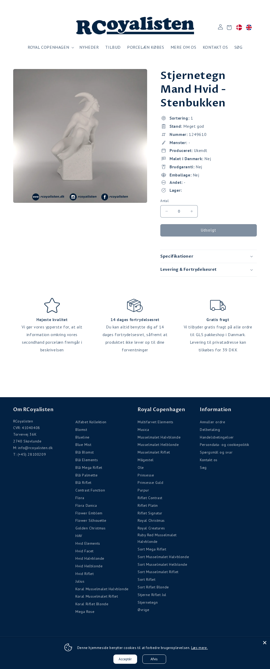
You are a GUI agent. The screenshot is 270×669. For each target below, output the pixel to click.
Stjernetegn (148, 602)
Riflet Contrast (150, 497)
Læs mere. (199, 648)
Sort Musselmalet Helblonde (162, 564)
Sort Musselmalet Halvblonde (163, 556)
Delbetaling (210, 429)
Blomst (81, 429)
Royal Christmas (151, 520)
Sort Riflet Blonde (153, 587)
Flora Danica (86, 505)
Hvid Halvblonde (89, 558)
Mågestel (146, 460)
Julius (80, 581)
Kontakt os (209, 460)
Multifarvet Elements (155, 422)
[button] (50, 47)
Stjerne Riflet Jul (152, 594)
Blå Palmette (86, 475)
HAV (78, 535)
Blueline (82, 437)
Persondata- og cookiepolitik (224, 444)
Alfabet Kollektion (91, 422)
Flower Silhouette (90, 520)
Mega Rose (84, 611)
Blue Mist (83, 444)
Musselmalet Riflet (154, 452)
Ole (141, 467)
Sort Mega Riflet (152, 549)
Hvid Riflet (84, 573)
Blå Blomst (84, 452)
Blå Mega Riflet (88, 467)
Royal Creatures (151, 528)
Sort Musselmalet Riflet (158, 571)
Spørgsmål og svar (216, 452)
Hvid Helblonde (89, 566)
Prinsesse (146, 475)
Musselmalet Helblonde (158, 444)
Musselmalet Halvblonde (159, 437)
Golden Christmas (90, 528)
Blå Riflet (83, 482)
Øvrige (144, 609)
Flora (79, 497)
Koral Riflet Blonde (91, 604)
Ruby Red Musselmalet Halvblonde (157, 538)
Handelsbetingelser (217, 437)
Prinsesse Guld (150, 482)
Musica (143, 429)
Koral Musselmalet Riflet (96, 596)
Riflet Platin (148, 505)
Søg (203, 467)
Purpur (143, 490)
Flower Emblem (89, 513)
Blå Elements (86, 460)
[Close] (264, 642)
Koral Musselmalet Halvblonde (102, 589)
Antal (164, 201)
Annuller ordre (212, 422)
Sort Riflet (147, 579)
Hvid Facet (84, 551)
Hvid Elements (87, 543)
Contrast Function (90, 490)
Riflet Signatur (150, 513)
